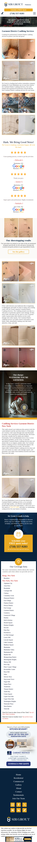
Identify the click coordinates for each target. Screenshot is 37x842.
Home (18, 774)
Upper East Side (9, 696)
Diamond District (9, 598)
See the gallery (18, 252)
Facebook (18, 805)
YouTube (12, 810)
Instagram (12, 805)
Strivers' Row (8, 677)
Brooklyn (6, 578)
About (18, 788)
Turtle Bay (7, 691)
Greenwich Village (9, 615)
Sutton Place (7, 684)
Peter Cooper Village (10, 667)
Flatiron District (8, 603)
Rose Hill (6, 672)
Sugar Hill (7, 682)
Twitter (24, 805)
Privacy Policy (21, 830)
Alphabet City (8, 583)
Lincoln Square (8, 640)
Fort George (7, 608)
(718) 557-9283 (17, 13)
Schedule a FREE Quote (18, 10)
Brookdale (7, 588)
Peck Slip (6, 664)
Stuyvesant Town (9, 679)
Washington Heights (10, 701)
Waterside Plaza (8, 704)
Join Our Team (18, 798)
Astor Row (7, 586)
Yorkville (6, 709)
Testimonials (18, 795)
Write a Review (2, 13)
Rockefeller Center (9, 669)
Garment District (9, 610)
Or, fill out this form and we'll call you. (18, 549)
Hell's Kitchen (8, 620)
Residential (18, 778)
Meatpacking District (10, 657)
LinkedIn (18, 810)
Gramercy (7, 613)
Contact (18, 791)
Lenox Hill (7, 637)
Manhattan (7, 647)
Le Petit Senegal (9, 635)
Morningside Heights (10, 659)
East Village (7, 600)
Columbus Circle (9, 595)
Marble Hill (7, 654)
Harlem (6, 618)
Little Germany (8, 642)
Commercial (18, 781)
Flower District (8, 605)
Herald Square (8, 622)
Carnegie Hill (8, 591)
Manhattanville (8, 652)
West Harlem (8, 706)
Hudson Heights (9, 625)
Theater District (8, 689)
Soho (5, 674)
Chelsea (6, 593)
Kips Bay (6, 630)
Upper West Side (9, 699)
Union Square (8, 694)
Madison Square (9, 645)
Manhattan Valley (9, 650)
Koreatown (7, 632)
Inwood (6, 627)
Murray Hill (7, 662)
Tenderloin (7, 686)
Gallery (18, 785)
